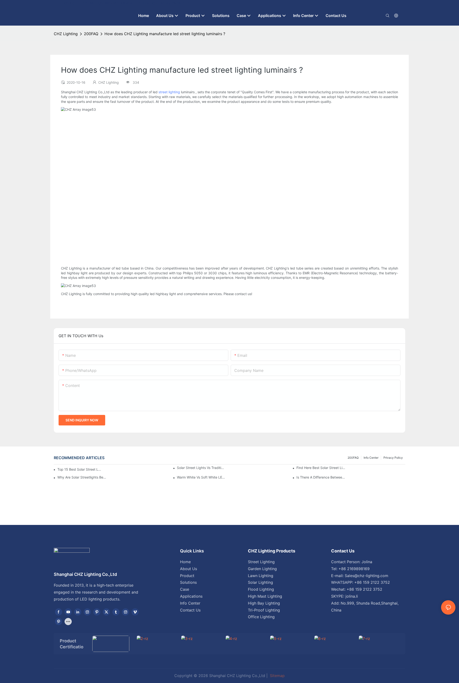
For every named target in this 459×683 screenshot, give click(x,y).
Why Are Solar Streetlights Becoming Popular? (81, 477)
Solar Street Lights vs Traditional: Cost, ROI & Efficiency (201, 468)
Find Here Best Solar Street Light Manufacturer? (320, 468)
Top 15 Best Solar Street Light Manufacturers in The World (79, 469)
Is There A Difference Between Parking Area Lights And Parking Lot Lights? (320, 477)
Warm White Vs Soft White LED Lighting (201, 477)
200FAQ (91, 33)
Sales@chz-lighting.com (366, 575)
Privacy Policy (393, 457)
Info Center (371, 457)
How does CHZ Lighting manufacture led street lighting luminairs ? (164, 33)
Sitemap (277, 675)
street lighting (169, 92)
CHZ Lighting (66, 33)
